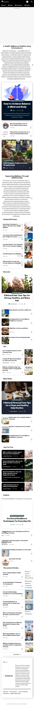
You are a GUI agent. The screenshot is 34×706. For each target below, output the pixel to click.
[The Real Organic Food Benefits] (29, 255)
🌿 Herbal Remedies (7, 477)
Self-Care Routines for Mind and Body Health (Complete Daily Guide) (12, 624)
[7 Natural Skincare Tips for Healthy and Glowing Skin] (29, 487)
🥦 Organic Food (8, 160)
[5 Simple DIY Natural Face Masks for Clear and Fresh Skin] (29, 361)
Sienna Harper (14, 303)
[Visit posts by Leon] (11, 110)
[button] (24, 2)
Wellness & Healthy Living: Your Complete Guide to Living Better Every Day (11, 369)
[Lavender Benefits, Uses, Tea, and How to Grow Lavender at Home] (29, 246)
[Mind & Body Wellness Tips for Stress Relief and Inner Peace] (5, 126)
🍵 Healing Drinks (7, 466)
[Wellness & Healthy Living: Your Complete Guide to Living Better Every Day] (29, 370)
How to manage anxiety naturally (11, 558)
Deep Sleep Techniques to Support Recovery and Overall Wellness (11, 226)
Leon (14, 110)
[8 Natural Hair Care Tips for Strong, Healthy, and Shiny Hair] (29, 263)
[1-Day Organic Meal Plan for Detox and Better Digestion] (5, 331)
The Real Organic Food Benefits (12, 253)
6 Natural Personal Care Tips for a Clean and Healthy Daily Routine (17, 405)
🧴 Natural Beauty (17, 292)
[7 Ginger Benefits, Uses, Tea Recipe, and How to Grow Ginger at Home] (5, 534)
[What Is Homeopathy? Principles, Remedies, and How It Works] (29, 615)
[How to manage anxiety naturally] (5, 562)
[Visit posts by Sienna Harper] (9, 304)
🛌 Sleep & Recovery (7, 456)
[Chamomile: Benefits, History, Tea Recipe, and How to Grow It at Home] (29, 464)
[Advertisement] (17, 27)
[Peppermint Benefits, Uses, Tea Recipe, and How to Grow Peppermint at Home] (29, 476)
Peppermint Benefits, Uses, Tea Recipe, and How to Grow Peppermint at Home (12, 473)
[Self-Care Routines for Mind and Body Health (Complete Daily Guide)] (29, 625)
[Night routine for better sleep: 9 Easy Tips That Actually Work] (29, 454)
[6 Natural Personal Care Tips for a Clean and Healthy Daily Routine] (5, 134)
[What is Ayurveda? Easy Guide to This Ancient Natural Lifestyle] (5, 543)
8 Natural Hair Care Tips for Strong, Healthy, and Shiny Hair (17, 298)
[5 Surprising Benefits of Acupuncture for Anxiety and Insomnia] (5, 429)
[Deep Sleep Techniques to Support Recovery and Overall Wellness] (29, 227)
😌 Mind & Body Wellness (17, 100)
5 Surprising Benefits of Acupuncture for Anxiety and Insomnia (11, 603)
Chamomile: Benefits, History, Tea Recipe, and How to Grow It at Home (12, 463)
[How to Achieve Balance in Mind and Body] (17, 91)
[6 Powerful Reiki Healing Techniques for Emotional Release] (5, 553)
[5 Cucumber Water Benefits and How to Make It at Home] (29, 237)
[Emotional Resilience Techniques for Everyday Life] (17, 507)
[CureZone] (5, 2)
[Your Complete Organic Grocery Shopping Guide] (17, 155)
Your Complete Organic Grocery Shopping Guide (16, 337)
